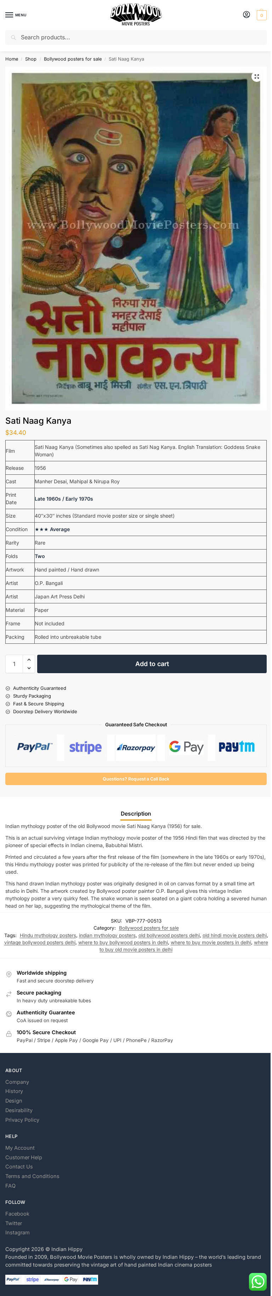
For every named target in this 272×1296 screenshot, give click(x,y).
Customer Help (23, 1157)
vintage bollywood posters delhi (39, 942)
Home (11, 59)
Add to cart (152, 663)
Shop (30, 59)
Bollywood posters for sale (73, 59)
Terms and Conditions (32, 1176)
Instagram (17, 1232)
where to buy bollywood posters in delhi (123, 942)
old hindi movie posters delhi (235, 935)
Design (13, 1101)
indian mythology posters (107, 935)
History (14, 1091)
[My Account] (246, 15)
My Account (20, 1148)
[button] (261, 15)
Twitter (13, 1223)
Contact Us (19, 1166)
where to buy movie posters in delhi (211, 942)
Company (17, 1082)
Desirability (19, 1110)
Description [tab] (136, 813)
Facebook (17, 1214)
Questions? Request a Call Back (136, 779)
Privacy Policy (22, 1120)
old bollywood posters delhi (169, 935)
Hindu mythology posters (48, 935)
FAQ (10, 1186)
